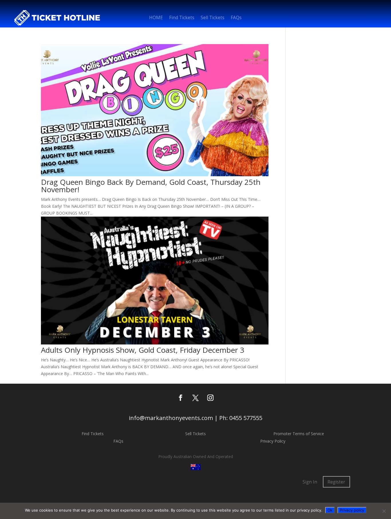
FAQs (236, 18)
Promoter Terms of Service (298, 433)
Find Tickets (181, 18)
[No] (384, 511)
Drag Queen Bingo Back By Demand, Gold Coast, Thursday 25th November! (150, 186)
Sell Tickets (212, 18)
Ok (329, 510)
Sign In (310, 482)
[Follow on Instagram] (210, 397)
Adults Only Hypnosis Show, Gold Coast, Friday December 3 (142, 350)
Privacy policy (352, 510)
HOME (156, 18)
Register (336, 482)
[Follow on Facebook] (180, 397)
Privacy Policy (272, 441)
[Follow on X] (195, 397)
